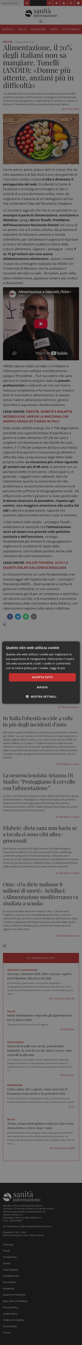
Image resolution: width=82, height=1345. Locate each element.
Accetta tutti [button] (42, 677)
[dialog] (41, 672)
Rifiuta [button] (42, 687)
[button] (41, 696)
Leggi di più (57, 668)
